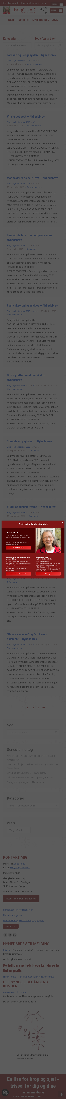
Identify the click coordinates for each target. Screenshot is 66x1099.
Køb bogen (48, 573)
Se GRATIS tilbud (18, 547)
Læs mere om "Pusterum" (18, 573)
